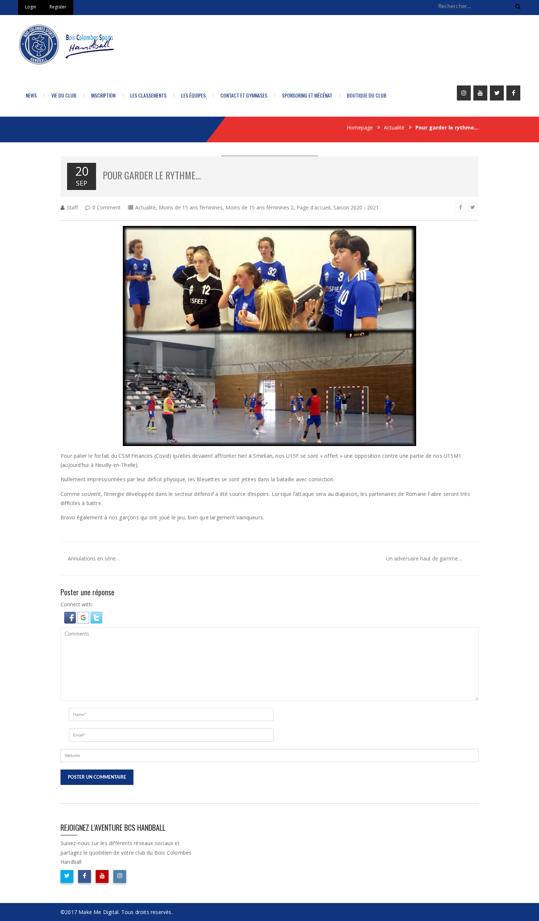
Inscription (103, 95)
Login (30, 7)
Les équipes (193, 95)
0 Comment (106, 207)
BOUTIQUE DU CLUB (366, 95)
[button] (70, 617)
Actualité (394, 127)
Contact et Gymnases (243, 95)
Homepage (359, 127)
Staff (72, 207)
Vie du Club (63, 95)
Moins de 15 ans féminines (191, 207)
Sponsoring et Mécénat (307, 95)
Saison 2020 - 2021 (356, 207)
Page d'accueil (313, 207)
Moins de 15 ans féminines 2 (259, 207)
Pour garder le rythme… (152, 175)
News (31, 95)
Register (58, 7)
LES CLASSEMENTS (148, 95)
